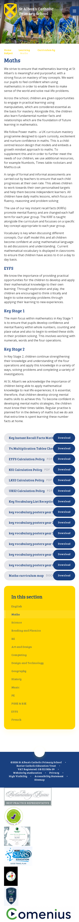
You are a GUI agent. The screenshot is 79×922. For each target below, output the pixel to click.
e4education (34, 772)
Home (7, 50)
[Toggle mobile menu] (74, 11)
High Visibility (18, 776)
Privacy (54, 772)
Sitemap (39, 779)
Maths (24, 53)
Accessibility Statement (49, 776)
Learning (24, 50)
